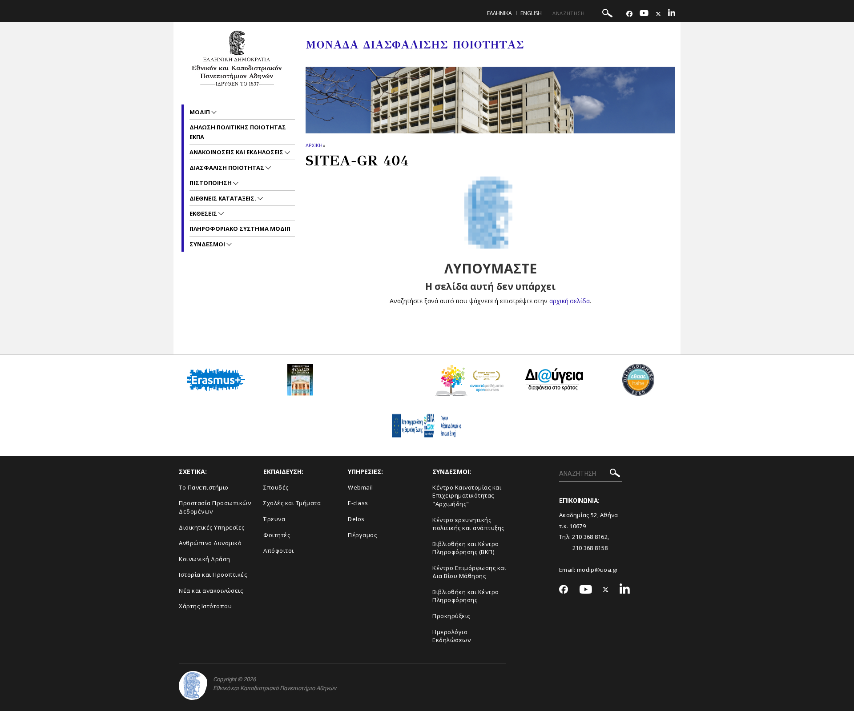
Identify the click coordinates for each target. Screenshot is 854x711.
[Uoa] (193, 685)
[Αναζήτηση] (607, 14)
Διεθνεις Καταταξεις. (223, 198)
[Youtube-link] (644, 14)
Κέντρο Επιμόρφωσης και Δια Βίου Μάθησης (469, 572)
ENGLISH (531, 13)
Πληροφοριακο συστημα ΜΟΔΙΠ (239, 229)
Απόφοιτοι (278, 550)
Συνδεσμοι (207, 244)
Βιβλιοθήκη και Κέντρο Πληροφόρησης (465, 596)
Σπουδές (276, 487)
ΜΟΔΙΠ (200, 112)
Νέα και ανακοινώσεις (211, 590)
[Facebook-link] (629, 14)
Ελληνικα (499, 13)
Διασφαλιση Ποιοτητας (227, 168)
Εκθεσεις (203, 213)
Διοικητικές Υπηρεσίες (212, 527)
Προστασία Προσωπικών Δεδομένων (215, 507)
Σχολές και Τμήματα (292, 503)
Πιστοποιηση (211, 183)
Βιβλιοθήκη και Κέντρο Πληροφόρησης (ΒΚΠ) (465, 548)
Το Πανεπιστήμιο (204, 487)
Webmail (360, 487)
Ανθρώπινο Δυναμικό (210, 543)
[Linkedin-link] (671, 14)
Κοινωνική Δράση (204, 559)
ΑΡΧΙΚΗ (314, 145)
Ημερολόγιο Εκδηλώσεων (451, 636)
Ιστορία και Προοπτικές (213, 574)
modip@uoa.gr (598, 570)
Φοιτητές (276, 535)
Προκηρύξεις (451, 616)
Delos (356, 519)
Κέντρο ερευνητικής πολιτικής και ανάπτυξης (468, 524)
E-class (358, 503)
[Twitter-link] (658, 14)
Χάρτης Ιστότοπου (205, 606)
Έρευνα (274, 519)
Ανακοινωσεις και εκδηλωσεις (237, 152)
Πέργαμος (362, 535)
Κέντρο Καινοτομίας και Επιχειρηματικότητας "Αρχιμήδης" (466, 495)
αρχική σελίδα (569, 301)
